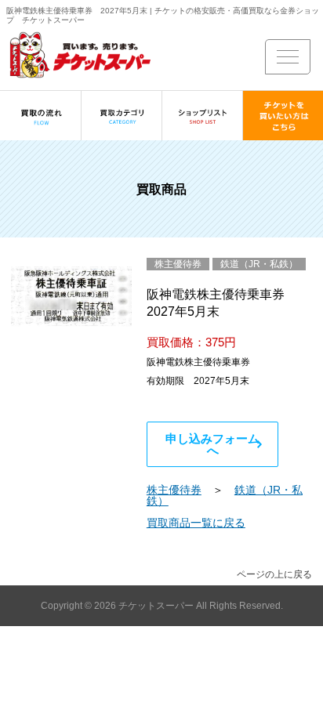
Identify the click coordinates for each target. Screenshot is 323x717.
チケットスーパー (157, 605)
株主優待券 (174, 489)
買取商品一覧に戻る (196, 522)
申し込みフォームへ (212, 444)
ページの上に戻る (274, 574)
